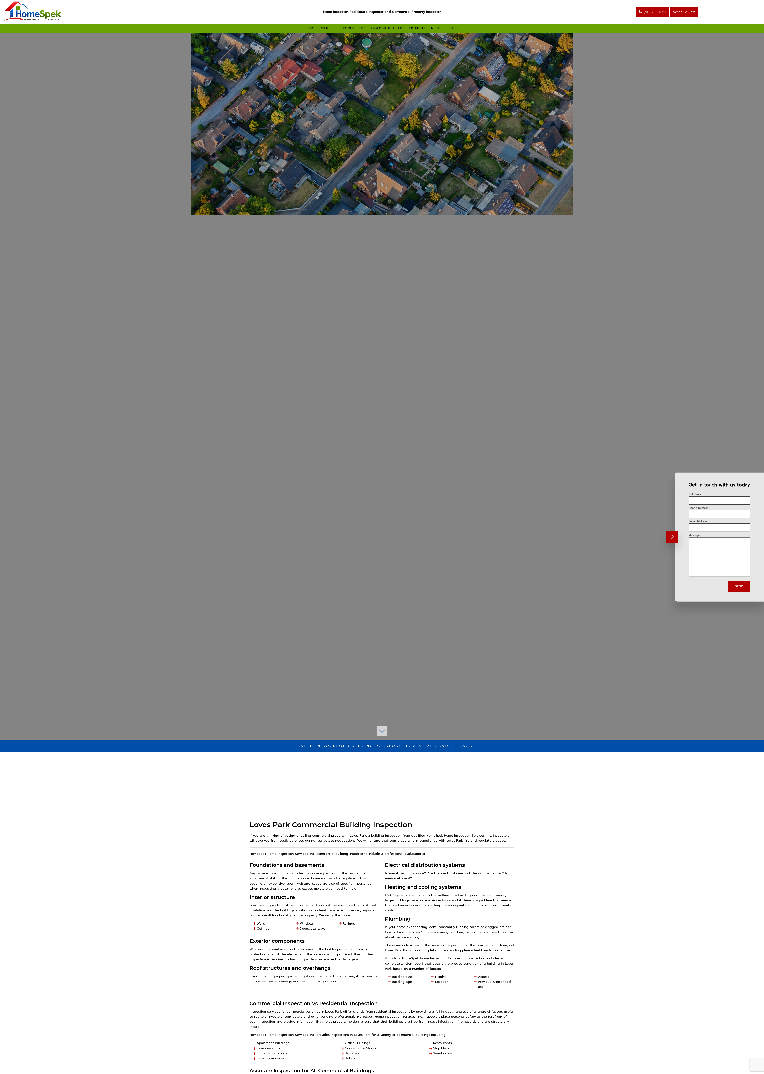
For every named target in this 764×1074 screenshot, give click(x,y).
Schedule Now (684, 12)
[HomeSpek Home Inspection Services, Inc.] (33, 11)
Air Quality (417, 28)
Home (310, 28)
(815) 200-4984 (655, 12)
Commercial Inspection (386, 28)
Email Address (698, 521)
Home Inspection (351, 28)
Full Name (695, 494)
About (325, 28)
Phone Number (698, 508)
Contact (451, 28)
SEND (739, 586)
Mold (435, 28)
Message (695, 535)
